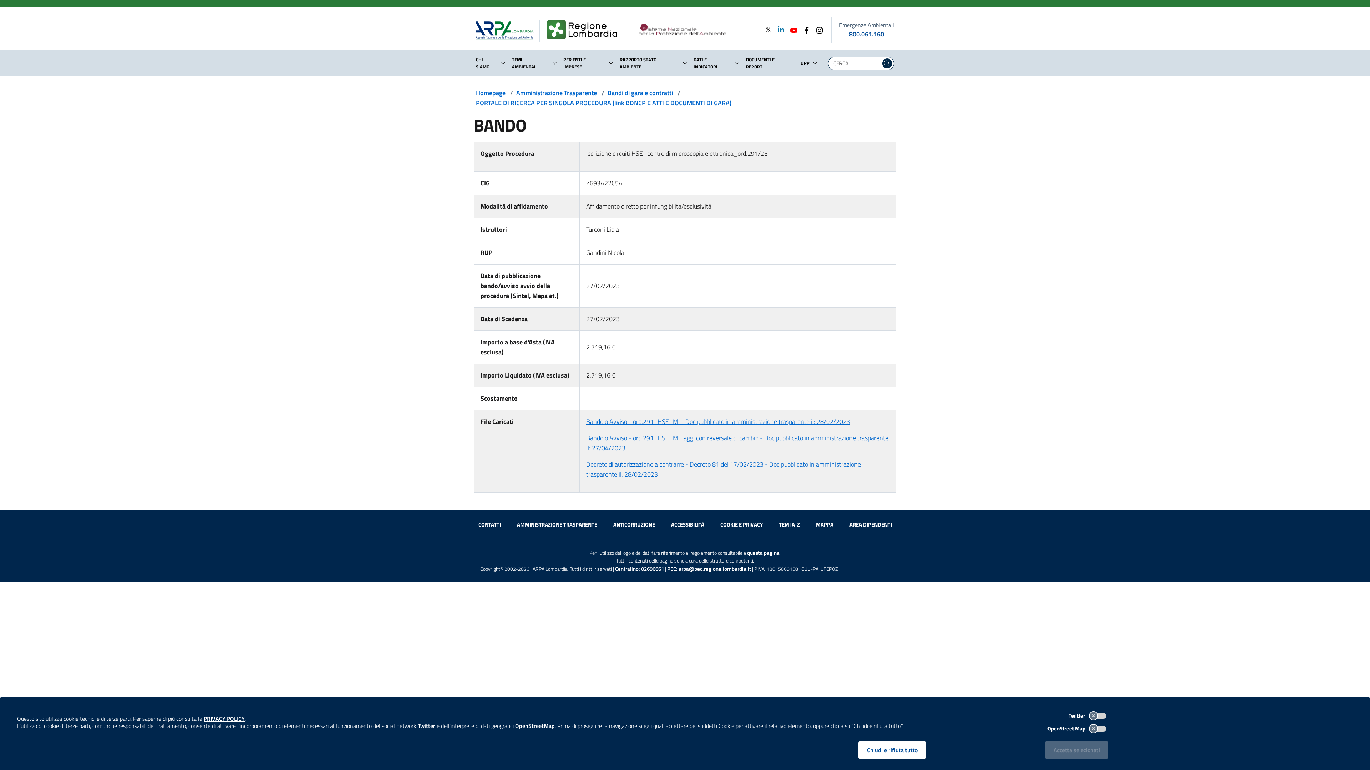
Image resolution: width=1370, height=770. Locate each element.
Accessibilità (687, 524)
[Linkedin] (778, 29)
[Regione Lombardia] (585, 30)
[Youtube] (791, 29)
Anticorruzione (634, 524)
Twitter (1077, 716)
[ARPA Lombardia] (507, 30)
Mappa (824, 524)
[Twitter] (768, 29)
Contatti (489, 524)
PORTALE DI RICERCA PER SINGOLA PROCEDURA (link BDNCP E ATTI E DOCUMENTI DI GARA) (603, 103)
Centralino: (639, 569)
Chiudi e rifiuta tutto (892, 750)
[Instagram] (817, 29)
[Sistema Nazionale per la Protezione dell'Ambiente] (697, 30)
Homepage (491, 93)
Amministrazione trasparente (557, 524)
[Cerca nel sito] (887, 63)
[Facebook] (804, 29)
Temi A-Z (789, 524)
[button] (503, 63)
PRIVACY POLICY (224, 718)
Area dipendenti (870, 524)
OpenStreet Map (1066, 728)
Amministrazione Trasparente (556, 93)
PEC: (709, 569)
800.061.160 (866, 34)
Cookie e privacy (741, 524)
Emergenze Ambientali (866, 25)
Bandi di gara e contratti (640, 93)
